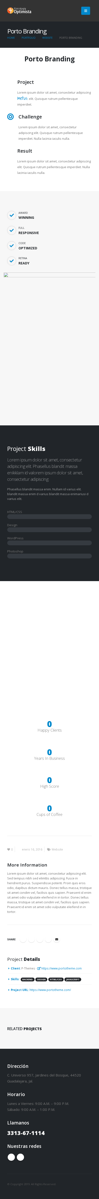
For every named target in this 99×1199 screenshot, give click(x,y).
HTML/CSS (56, 979)
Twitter (31, 939)
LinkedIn (40, 939)
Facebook (23, 939)
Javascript (73, 979)
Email (56, 939)
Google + (48, 939)
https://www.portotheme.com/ (50, 990)
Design (41, 979)
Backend (27, 979)
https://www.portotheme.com (61, 968)
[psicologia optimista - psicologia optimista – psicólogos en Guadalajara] (19, 10)
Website (57, 849)
